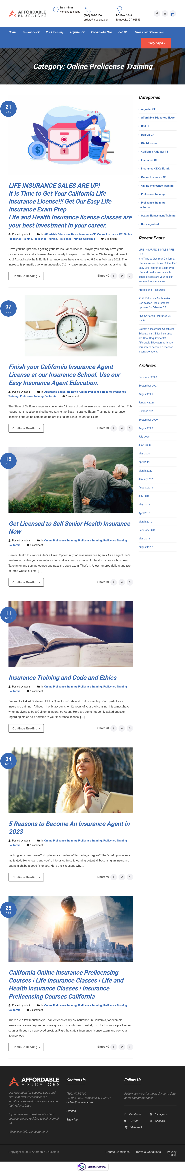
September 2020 (148, 419)
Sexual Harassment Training (158, 215)
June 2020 (145, 445)
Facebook (135, 1114)
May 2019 (144, 504)
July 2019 (144, 496)
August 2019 (146, 487)
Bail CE (145, 126)
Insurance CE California (155, 168)
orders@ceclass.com (79, 1102)
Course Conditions (118, 1152)
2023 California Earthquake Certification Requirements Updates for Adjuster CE (154, 302)
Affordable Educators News (61, 234)
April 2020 (144, 462)
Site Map (72, 1119)
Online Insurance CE (109, 234)
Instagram (161, 1114)
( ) (135, 1127)
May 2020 (144, 453)
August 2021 (146, 394)
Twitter (133, 1120)
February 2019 (147, 530)
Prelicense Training (45, 238)
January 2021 (146, 402)
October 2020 (146, 411)
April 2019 (144, 513)
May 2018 (144, 538)
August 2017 (146, 547)
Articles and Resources (152, 289)
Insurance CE (87, 234)
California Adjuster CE (154, 151)
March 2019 (145, 521)
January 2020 (146, 479)
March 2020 (145, 470)
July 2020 (144, 436)
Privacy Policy (172, 1153)
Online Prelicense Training (95, 391)
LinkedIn (160, 1120)
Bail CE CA (147, 134)
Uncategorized (150, 224)
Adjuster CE (148, 109)
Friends (71, 1111)
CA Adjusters (149, 143)
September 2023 (148, 385)
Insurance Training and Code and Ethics (62, 677)
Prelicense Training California (77, 238)
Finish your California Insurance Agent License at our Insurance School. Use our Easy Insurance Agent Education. (64, 374)
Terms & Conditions (148, 1152)
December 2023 (148, 377)
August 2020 (146, 428)
